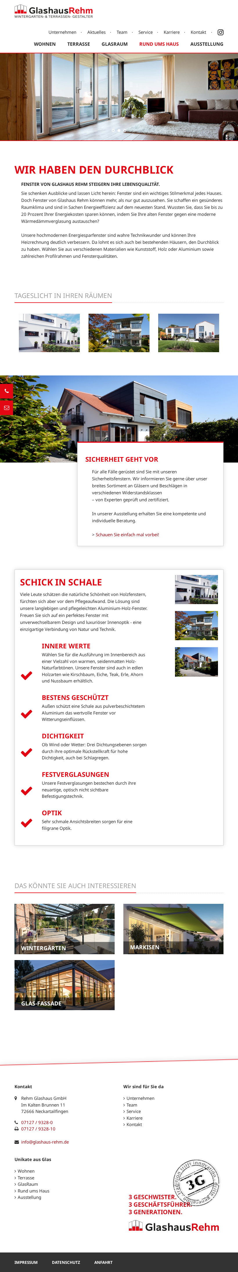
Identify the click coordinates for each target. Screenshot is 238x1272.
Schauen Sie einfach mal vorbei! (127, 534)
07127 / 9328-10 (38, 1129)
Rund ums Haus (159, 44)
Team (122, 32)
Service (145, 32)
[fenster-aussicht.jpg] (119, 349)
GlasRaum (115, 44)
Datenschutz (66, 1262)
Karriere (172, 32)
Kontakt (198, 32)
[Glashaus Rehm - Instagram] (218, 32)
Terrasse (78, 44)
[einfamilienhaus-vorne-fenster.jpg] (188, 349)
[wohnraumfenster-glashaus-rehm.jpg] (49, 349)
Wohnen (45, 44)
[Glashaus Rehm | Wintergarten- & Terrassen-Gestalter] (54, 14)
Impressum (26, 1262)
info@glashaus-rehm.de (45, 1142)
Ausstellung (206, 44)
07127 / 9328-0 (37, 1122)
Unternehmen (62, 32)
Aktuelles (96, 32)
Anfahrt (103, 1262)
